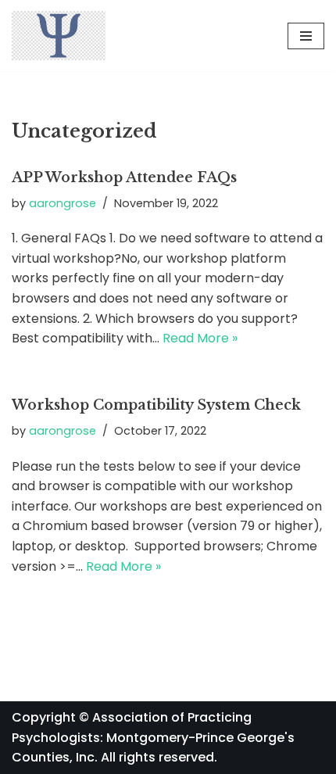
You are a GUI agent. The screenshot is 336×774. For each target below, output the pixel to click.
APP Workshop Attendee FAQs (124, 177)
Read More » (200, 338)
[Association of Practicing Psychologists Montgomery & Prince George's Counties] (58, 35)
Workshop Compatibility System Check (156, 405)
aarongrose (62, 203)
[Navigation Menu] (306, 36)
